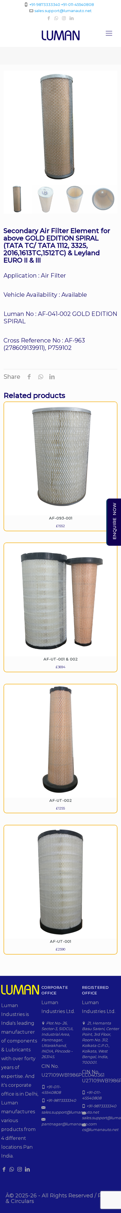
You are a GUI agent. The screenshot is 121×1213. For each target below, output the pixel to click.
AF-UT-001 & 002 (60, 659)
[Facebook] (49, 18)
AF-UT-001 (60, 941)
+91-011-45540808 (77, 4)
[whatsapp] (56, 18)
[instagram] (64, 18)
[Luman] (60, 35)
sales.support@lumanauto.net (63, 10)
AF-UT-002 (60, 800)
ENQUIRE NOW (114, 521)
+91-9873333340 (44, 4)
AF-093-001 (60, 518)
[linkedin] (72, 18)
